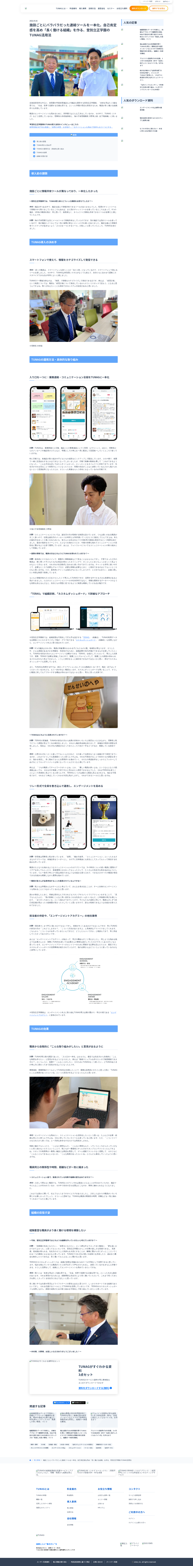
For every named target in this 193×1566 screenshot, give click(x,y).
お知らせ (157, 1)
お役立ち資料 (122, 8)
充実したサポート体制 (44, 1503)
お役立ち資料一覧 (104, 1495)
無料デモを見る (158, 8)
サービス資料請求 (135, 1495)
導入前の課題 (41, 141)
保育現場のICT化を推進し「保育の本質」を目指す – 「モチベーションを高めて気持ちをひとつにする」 (71, 127)
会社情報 (70, 1525)
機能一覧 (39, 1499)
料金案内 (73, 8)
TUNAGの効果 (42, 152)
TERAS (86, 637)
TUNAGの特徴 (41, 1495)
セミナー (110, 8)
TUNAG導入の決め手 (44, 145)
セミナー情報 (102, 1499)
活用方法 (92, 8)
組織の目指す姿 (42, 156)
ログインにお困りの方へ (137, 1522)
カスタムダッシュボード (86, 640)
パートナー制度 (147, 1)
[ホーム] (30, 1460)
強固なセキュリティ (43, 1508)
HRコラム (101, 1508)
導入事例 (82, 8)
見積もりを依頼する (136, 1503)
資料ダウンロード (139, 8)
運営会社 (101, 8)
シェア (66, 1403)
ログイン (165, 1)
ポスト (82, 1403)
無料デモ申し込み (135, 1499)
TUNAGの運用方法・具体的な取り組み (50, 149)
